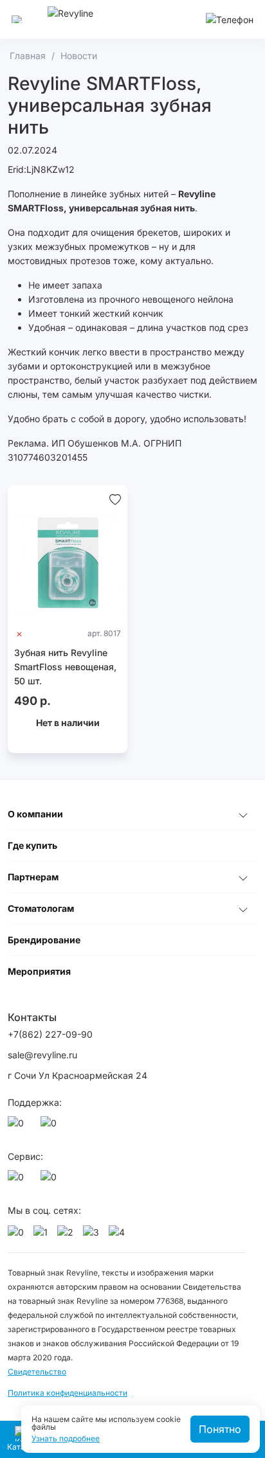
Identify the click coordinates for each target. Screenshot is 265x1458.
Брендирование (44, 939)
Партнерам (33, 876)
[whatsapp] (18, 1126)
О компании (35, 813)
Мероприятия (39, 971)
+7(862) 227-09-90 (50, 1034)
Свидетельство (37, 1371)
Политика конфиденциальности (67, 1393)
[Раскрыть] (243, 814)
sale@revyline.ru (42, 1054)
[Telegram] (51, 1126)
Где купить (32, 845)
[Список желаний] (115, 498)
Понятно (220, 1429)
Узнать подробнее (66, 1439)
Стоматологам (41, 908)
